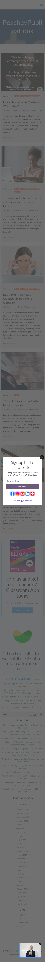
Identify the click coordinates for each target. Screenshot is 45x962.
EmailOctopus (27, 500)
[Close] (42, 457)
